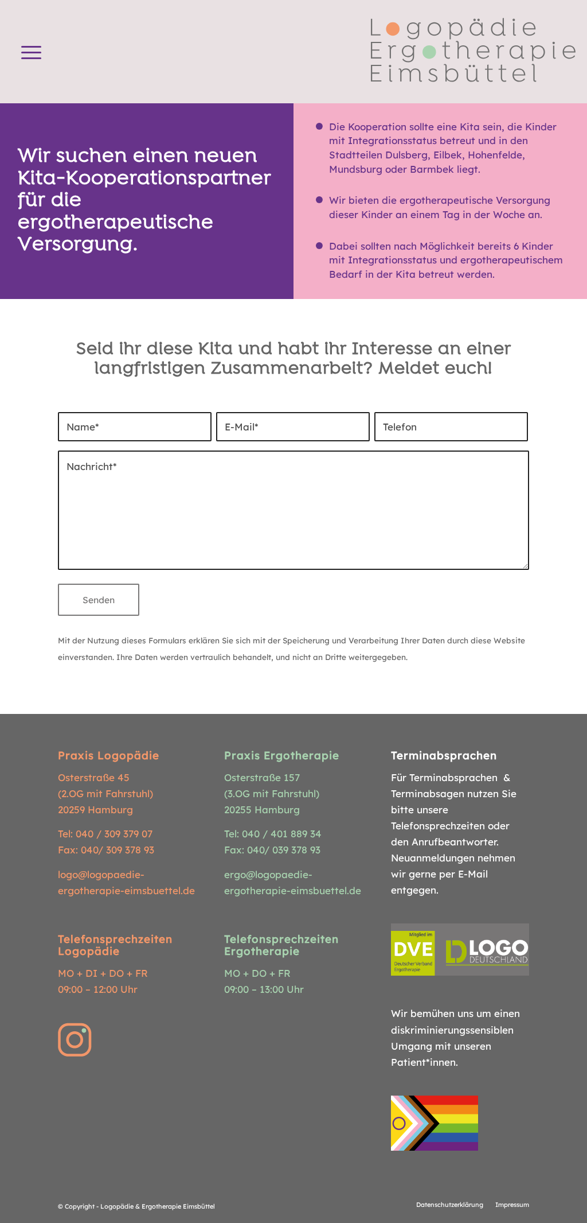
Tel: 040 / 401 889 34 (273, 834)
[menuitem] (31, 51)
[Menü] (31, 51)
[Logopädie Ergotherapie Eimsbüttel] (473, 51)
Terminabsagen (427, 793)
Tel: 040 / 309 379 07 (105, 834)
